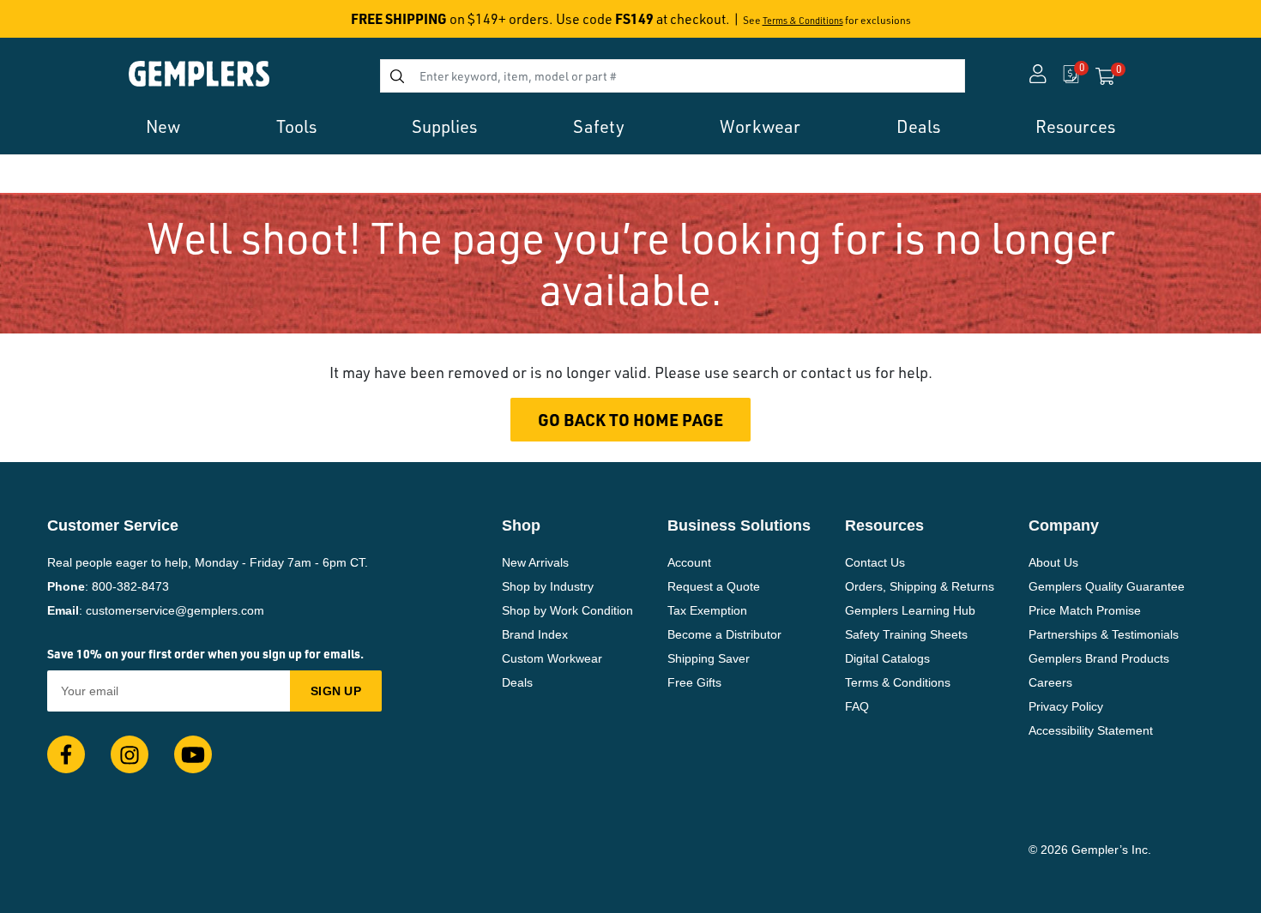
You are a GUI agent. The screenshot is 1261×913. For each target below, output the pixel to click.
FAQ (857, 706)
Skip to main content (74, 24)
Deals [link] (918, 126)
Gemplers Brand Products (1099, 658)
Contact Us (875, 562)
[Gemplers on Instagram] (129, 754)
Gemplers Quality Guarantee (1107, 586)
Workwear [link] (760, 126)
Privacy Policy (1066, 706)
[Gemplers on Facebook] (66, 754)
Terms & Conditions (803, 21)
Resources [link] (1075, 126)
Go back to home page (630, 419)
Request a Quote (713, 586)
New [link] (163, 126)
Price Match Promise (1085, 610)
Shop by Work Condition (567, 610)
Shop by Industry (548, 586)
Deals (517, 682)
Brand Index (535, 634)
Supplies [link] (444, 126)
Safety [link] (598, 126)
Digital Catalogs (887, 658)
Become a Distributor (724, 634)
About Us (1053, 562)
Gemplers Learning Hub (910, 610)
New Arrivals (535, 562)
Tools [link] (296, 126)
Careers (1050, 682)
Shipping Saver (708, 658)
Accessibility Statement (1091, 730)
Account (689, 562)
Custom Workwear (552, 658)
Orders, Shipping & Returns (919, 586)
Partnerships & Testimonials (1104, 634)
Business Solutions (739, 525)
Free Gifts (694, 682)
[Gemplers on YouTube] (193, 754)
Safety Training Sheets (906, 634)
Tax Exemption (707, 610)
